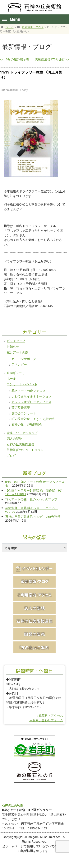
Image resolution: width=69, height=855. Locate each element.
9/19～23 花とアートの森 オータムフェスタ (34, 483)
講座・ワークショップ (22, 433)
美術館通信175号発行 (52, 59)
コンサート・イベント (22, 384)
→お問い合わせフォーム (46, 720)
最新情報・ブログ (33, 27)
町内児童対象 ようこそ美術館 (33, 419)
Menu (15, 19)
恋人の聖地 (14, 438)
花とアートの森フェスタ (28, 390)
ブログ (11, 455)
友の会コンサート (24, 413)
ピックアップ (16, 341)
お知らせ (13, 346)
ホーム (10, 27)
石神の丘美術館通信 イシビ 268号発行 (32, 516)
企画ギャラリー (17, 373)
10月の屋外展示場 (14, 59)
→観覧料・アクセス (49, 715)
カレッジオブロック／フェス (31, 402)
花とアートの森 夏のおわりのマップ (32, 499)
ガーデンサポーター (25, 359)
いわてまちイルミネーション (31, 396)
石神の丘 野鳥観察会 (27, 424)
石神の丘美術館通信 (20, 444)
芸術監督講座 (21, 407)
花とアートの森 (17, 352)
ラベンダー (19, 364)
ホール (11, 378)
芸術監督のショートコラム (25, 450)
